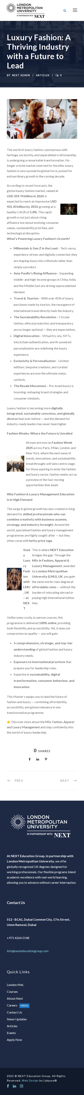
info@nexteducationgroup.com (27, 951)
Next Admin (21, 75)
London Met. (15, 985)
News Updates (17, 1019)
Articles (43, 75)
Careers (17, 1005)
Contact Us (14, 1012)
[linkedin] (14, 1086)
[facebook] (8, 1086)
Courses (12, 991)
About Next (15, 998)
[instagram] (21, 1086)
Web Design (30, 1080)
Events (11, 1033)
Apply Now (14, 1039)
